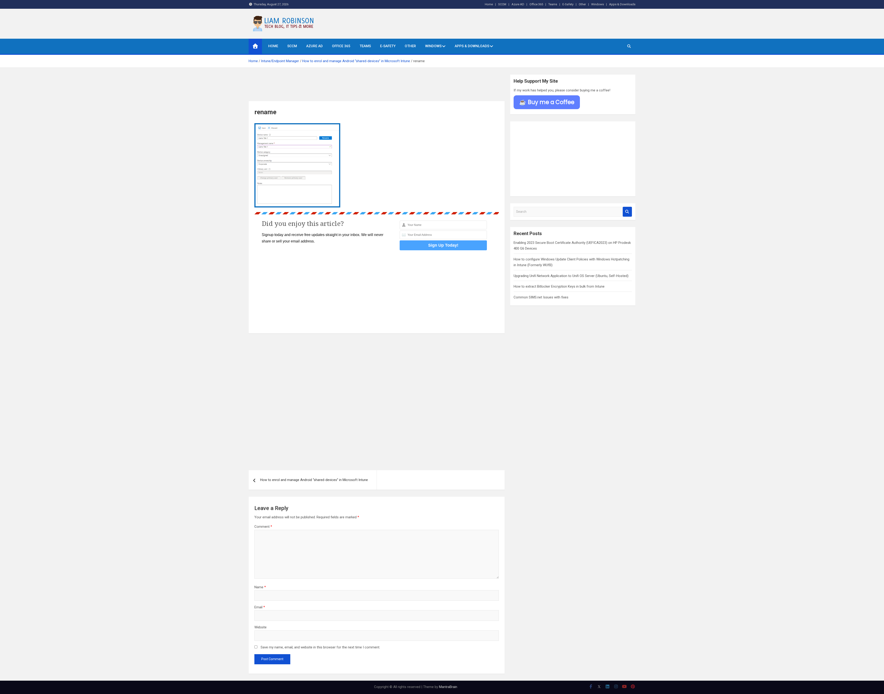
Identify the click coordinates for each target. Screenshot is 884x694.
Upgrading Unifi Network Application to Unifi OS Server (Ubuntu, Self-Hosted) (571, 276)
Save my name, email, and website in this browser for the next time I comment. (320, 647)
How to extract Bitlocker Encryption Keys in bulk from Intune (559, 286)
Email (259, 607)
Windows (597, 4)
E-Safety (567, 4)
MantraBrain (448, 687)
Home (489, 4)
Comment (263, 527)
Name (260, 587)
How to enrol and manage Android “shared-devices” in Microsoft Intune (314, 480)
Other (582, 4)
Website (260, 627)
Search (627, 212)
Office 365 (536, 4)
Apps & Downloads (622, 4)
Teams (552, 4)
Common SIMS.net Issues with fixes (541, 297)
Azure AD (518, 4)
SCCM (502, 4)
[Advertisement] (376, 86)
